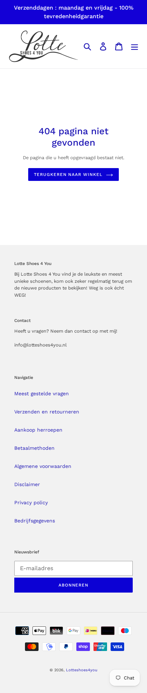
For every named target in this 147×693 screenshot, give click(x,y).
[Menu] (134, 46)
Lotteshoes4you (81, 670)
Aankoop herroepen (38, 430)
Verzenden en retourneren (46, 412)
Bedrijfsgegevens (34, 520)
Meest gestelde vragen (41, 393)
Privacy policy (31, 502)
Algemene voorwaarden (42, 466)
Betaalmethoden (34, 448)
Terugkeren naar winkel (68, 174)
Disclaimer (27, 484)
